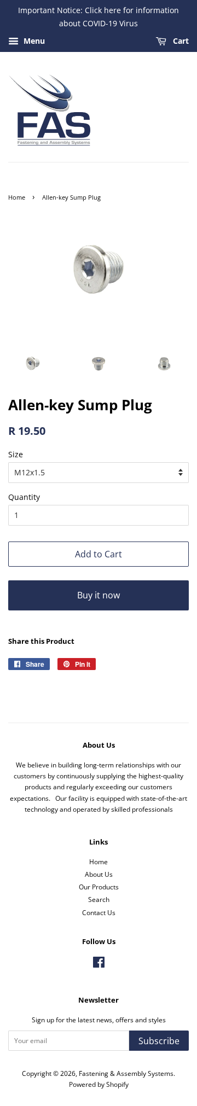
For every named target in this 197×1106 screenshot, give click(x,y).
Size (15, 454)
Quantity (24, 497)
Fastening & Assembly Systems (126, 1073)
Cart (180, 41)
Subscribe (158, 1041)
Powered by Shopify (99, 1084)
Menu (33, 41)
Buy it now (98, 595)
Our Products (99, 886)
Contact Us (98, 912)
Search (98, 899)
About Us (99, 874)
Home (16, 197)
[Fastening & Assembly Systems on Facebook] (98, 964)
